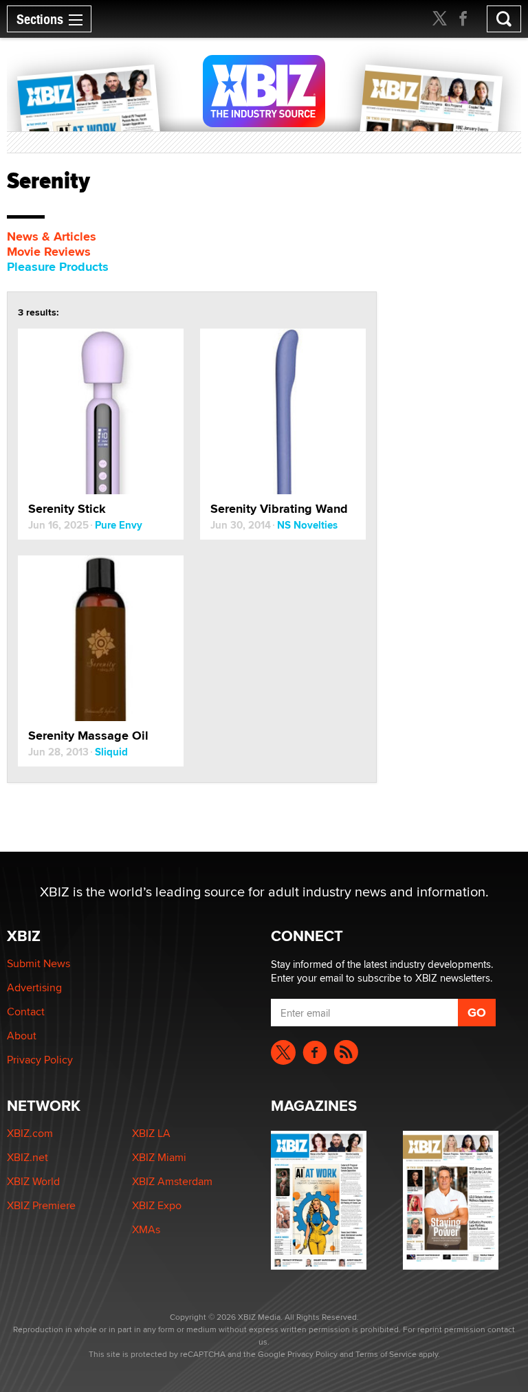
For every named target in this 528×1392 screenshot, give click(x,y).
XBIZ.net (27, 1157)
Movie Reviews (49, 252)
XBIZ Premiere (41, 1205)
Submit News (38, 963)
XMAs (146, 1229)
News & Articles (51, 236)
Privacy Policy (40, 1060)
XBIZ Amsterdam (172, 1181)
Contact (26, 1011)
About (21, 1035)
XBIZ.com (30, 1133)
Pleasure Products (58, 267)
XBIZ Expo (157, 1205)
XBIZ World (33, 1181)
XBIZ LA (151, 1133)
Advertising (34, 987)
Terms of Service (386, 1354)
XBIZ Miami (159, 1157)
